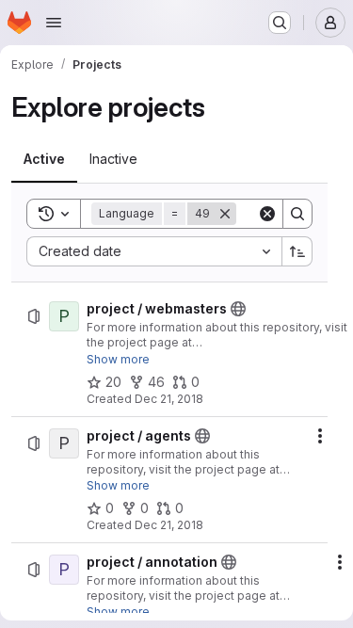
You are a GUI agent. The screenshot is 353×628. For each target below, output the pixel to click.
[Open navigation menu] (54, 23)
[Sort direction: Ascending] (297, 251)
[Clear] (267, 213)
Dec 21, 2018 (169, 399)
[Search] (297, 214)
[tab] (44, 159)
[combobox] (153, 251)
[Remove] (225, 213)
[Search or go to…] (279, 22)
